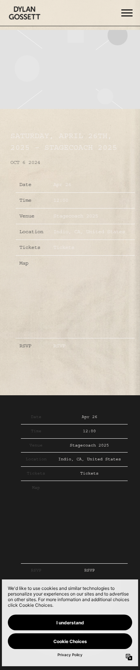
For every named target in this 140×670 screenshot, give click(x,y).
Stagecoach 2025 (75, 216)
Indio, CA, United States (89, 232)
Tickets (63, 247)
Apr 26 (62, 185)
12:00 (60, 200)
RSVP (59, 346)
